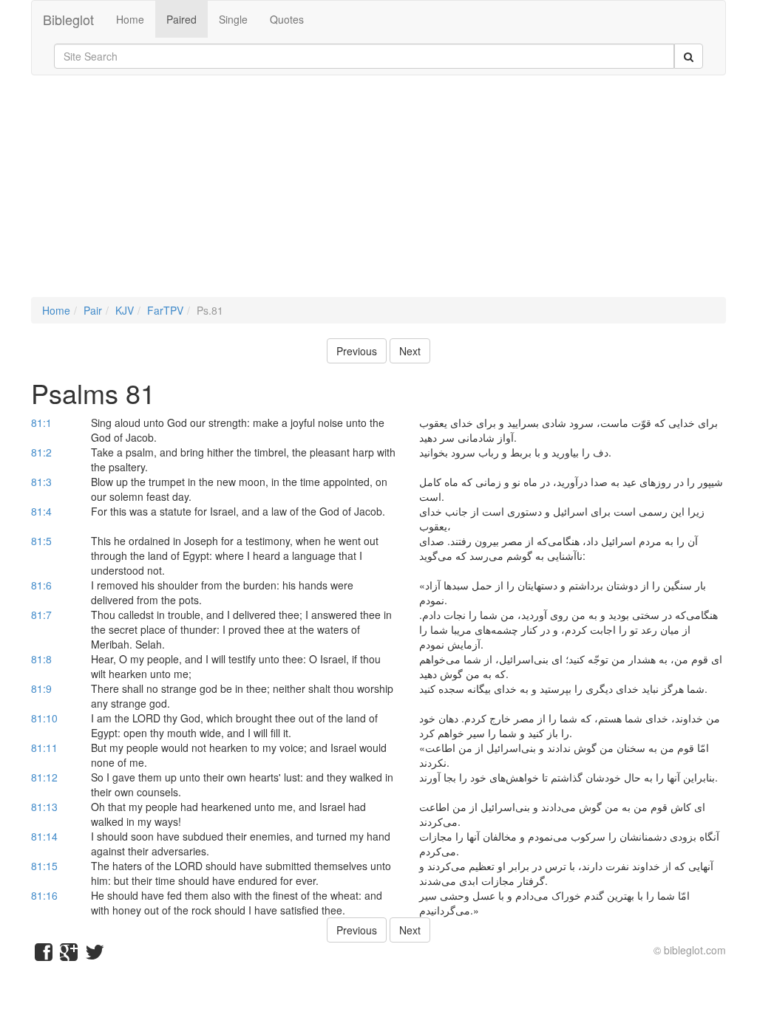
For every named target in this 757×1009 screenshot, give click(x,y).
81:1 (41, 422)
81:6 (41, 585)
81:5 (41, 540)
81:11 (44, 747)
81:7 (41, 614)
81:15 (44, 865)
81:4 (41, 511)
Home (130, 19)
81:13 (44, 806)
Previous (356, 350)
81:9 (41, 688)
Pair (93, 310)
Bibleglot (68, 19)
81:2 (41, 452)
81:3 (41, 481)
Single (233, 19)
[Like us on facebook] (43, 955)
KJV (124, 310)
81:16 (44, 895)
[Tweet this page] (94, 955)
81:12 (44, 777)
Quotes (287, 19)
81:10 (44, 718)
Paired (181, 19)
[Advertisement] (378, 193)
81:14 (44, 836)
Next (410, 350)
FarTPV (165, 310)
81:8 (41, 658)
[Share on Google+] (69, 955)
